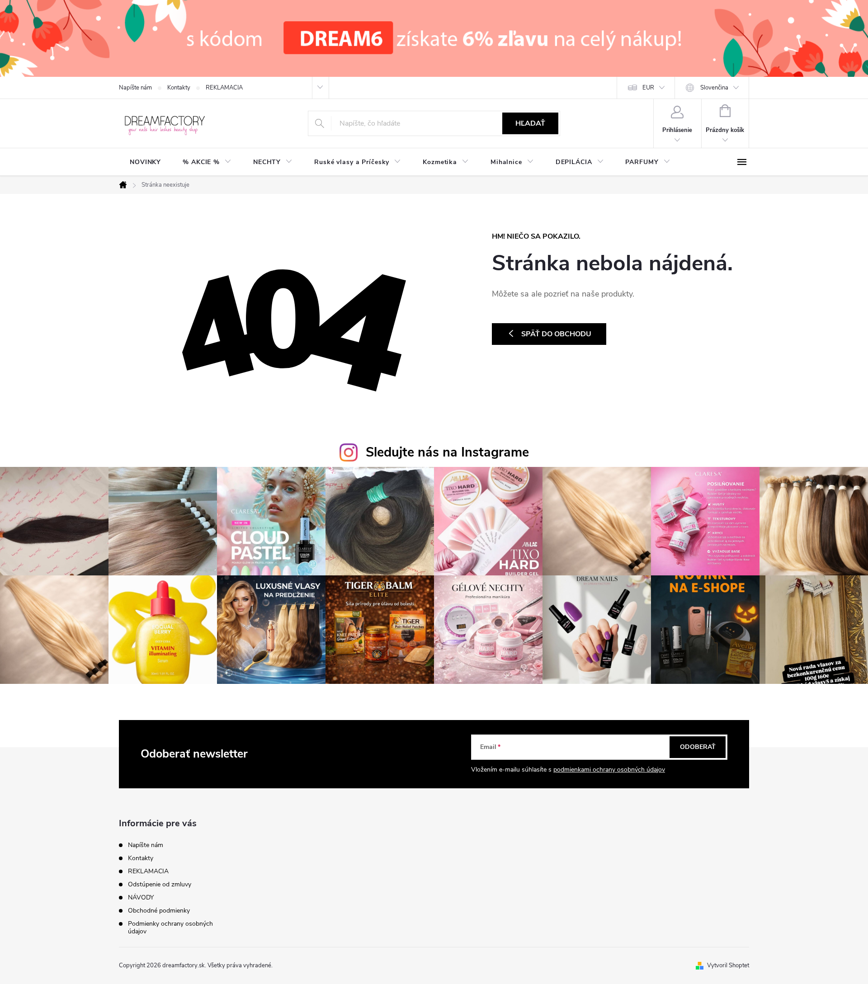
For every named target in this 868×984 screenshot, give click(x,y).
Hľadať (530, 123)
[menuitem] (145, 162)
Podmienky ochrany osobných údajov (170, 927)
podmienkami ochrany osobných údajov (609, 769)
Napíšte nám (135, 88)
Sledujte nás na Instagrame (447, 452)
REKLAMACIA (224, 88)
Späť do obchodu (556, 334)
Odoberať (698, 747)
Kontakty (178, 88)
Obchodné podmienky (159, 910)
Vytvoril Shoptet (728, 965)
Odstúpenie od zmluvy (159, 884)
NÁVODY (141, 897)
